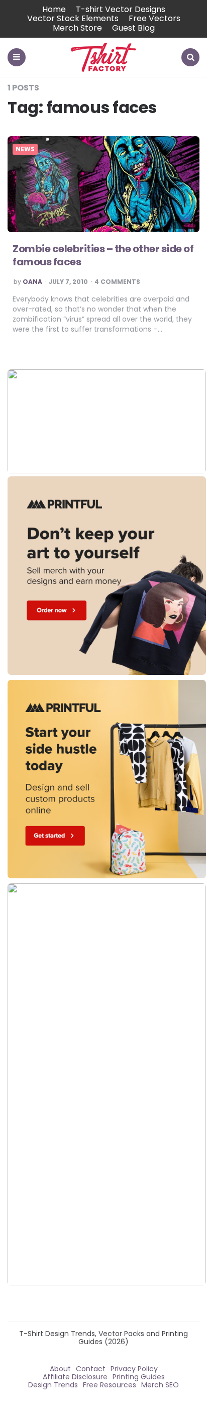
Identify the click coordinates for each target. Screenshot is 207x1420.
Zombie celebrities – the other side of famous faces (103, 255)
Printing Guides (139, 1377)
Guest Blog (133, 28)
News (25, 149)
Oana (32, 281)
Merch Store (77, 28)
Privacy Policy (134, 1369)
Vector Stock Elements (73, 18)
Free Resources (109, 1385)
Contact (91, 1369)
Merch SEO (160, 1385)
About (60, 1369)
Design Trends (53, 1385)
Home (54, 9)
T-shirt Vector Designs (120, 9)
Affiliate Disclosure (75, 1377)
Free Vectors (154, 18)
